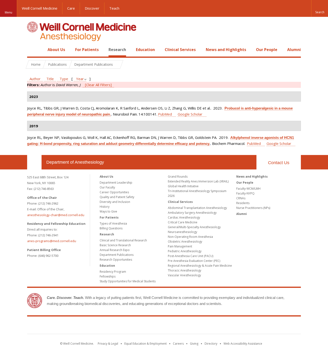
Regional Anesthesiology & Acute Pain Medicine (200, 266)
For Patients (87, 49)
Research (117, 49)
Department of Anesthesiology (75, 162)
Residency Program (113, 272)
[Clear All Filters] (98, 84)
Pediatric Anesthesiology (184, 251)
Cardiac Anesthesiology (184, 217)
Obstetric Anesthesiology (185, 241)
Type (64, 78)
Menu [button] (8, 12)
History (104, 207)
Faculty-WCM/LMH (248, 189)
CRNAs (240, 198)
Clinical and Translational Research (123, 240)
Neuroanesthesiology (182, 232)
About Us (56, 49)
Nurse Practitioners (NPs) (253, 208)
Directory (211, 344)
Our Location (34, 162)
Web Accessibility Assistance (243, 344)
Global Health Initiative (183, 186)
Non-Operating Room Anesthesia (190, 237)
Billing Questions (111, 228)
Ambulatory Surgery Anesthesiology (192, 213)
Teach (114, 8)
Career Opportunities (114, 192)
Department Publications (117, 255)
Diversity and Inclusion (115, 202)
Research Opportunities (116, 260)
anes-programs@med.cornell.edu (51, 241)
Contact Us (278, 162)
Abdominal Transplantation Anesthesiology (197, 208)
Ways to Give (108, 211)
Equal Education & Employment (145, 344)
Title (50, 78)
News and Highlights (226, 49)
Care (71, 8)
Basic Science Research (115, 245)
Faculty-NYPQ (245, 193)
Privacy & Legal (108, 344)
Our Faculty (107, 187)
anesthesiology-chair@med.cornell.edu (55, 215)
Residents (242, 203)
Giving (194, 344)
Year (80, 78)
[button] (319, 8)
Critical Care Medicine (182, 222)
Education (145, 49)
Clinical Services (180, 49)
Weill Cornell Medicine (39, 8)
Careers (178, 344)
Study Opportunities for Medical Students (128, 281)
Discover (92, 8)
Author (35, 78)
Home (32, 49)
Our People (266, 49)
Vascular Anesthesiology (184, 275)
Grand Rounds (178, 176)
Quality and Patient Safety (117, 197)
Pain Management (180, 246)
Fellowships (107, 276)
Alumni (294, 49)
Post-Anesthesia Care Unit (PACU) (190, 256)
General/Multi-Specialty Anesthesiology (194, 227)
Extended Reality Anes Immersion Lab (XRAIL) (198, 181)
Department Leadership (116, 183)
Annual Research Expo (115, 250)
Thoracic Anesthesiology (184, 270)
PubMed (165, 114)
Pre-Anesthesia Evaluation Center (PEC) (194, 261)
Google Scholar (190, 114)
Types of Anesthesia (113, 223)
